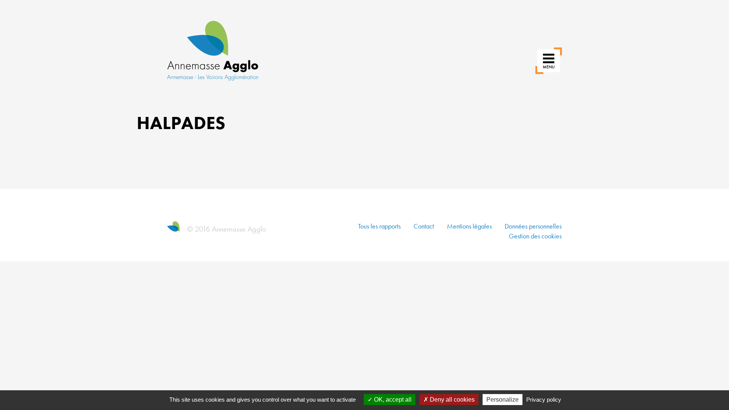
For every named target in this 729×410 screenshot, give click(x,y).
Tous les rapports (379, 226)
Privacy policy (543, 399)
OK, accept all (392, 399)
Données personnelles (533, 226)
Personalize (502, 399)
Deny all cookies (451, 399)
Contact (423, 226)
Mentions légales (469, 226)
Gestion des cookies (535, 236)
